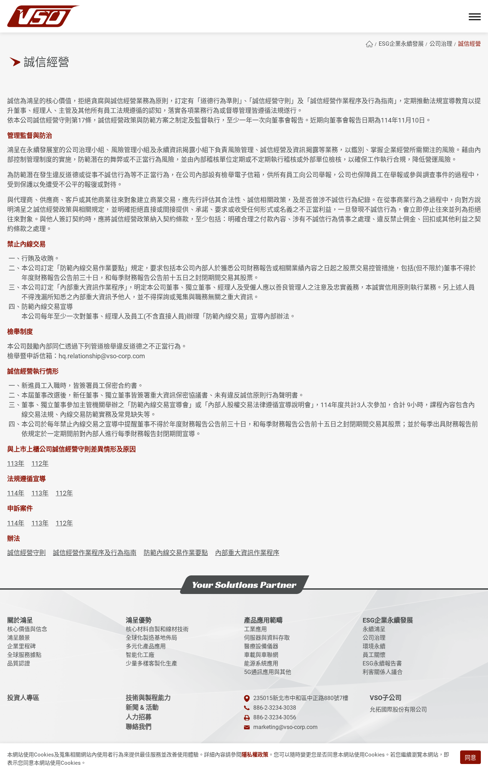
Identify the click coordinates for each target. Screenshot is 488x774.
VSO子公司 (386, 697)
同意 (470, 757)
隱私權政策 (254, 754)
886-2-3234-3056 (274, 717)
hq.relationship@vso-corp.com (102, 356)
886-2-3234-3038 (274, 707)
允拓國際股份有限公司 (398, 709)
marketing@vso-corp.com (285, 727)
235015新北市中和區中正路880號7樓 (300, 698)
